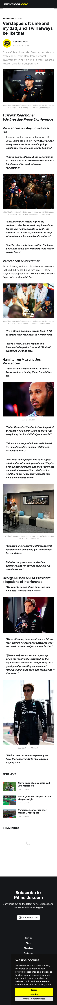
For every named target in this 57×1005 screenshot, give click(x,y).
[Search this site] (48, 4)
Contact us (28, 953)
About (28, 943)
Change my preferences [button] (34, 999)
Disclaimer (28, 948)
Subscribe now (30, 917)
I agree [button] (34, 990)
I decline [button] (34, 994)
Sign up (28, 938)
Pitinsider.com (20, 41)
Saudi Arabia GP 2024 (12, 18)
